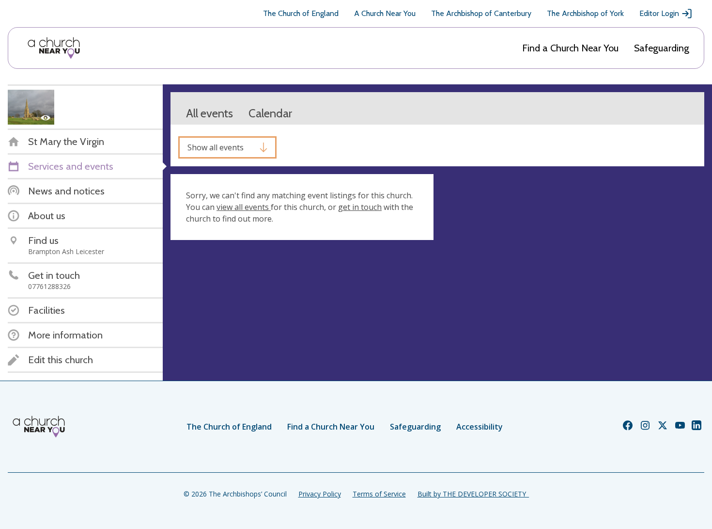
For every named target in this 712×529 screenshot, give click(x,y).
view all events (244, 207)
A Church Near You (385, 13)
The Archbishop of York (585, 13)
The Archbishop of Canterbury (481, 13)
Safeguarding (661, 48)
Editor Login (659, 13)
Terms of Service (379, 493)
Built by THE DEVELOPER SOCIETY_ (473, 493)
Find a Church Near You (570, 48)
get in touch (360, 207)
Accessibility (479, 426)
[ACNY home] (54, 48)
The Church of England (301, 13)
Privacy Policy (319, 493)
